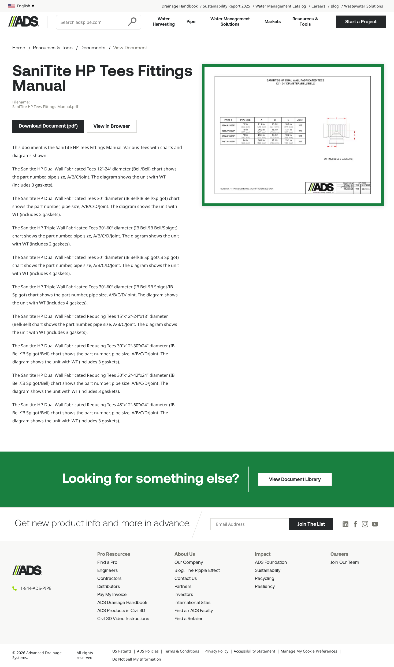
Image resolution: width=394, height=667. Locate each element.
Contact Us (185, 578)
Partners (182, 586)
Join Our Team (344, 562)
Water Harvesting (164, 22)
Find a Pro (107, 562)
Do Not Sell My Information (136, 659)
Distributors (108, 586)
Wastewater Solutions (363, 6)
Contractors (109, 578)
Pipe (191, 22)
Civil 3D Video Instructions (123, 619)
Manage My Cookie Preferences (309, 651)
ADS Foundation (271, 562)
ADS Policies (148, 651)
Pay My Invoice (112, 595)
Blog (335, 6)
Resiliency (265, 586)
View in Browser (112, 126)
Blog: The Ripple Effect (197, 570)
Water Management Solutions (230, 22)
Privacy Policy (216, 651)
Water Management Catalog (280, 6)
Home (18, 48)
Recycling (264, 578)
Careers (318, 6)
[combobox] (90, 22)
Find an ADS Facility (193, 611)
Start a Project (361, 22)
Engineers (107, 570)
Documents (92, 48)
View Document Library (295, 479)
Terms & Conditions (181, 651)
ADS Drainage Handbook (122, 603)
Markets (273, 22)
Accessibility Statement (254, 651)
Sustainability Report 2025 (226, 6)
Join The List (311, 524)
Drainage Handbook (180, 6)
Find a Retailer (188, 619)
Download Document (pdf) (48, 126)
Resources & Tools (305, 22)
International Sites (192, 603)
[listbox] (21, 5)
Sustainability (267, 570)
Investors (183, 595)
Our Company (188, 562)
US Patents (122, 651)
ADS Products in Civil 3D (121, 611)
